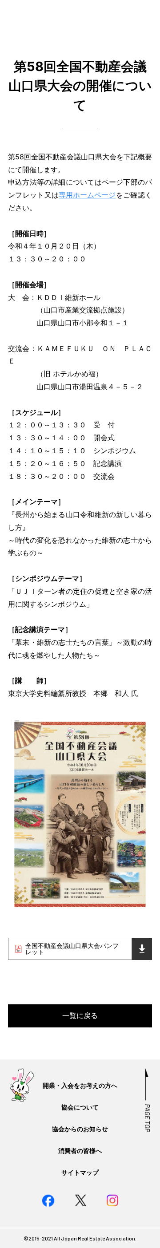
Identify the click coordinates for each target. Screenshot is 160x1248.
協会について (80, 1107)
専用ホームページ (87, 194)
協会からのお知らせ (80, 1129)
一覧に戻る (80, 1015)
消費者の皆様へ (80, 1150)
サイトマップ (80, 1172)
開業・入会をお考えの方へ (80, 1085)
